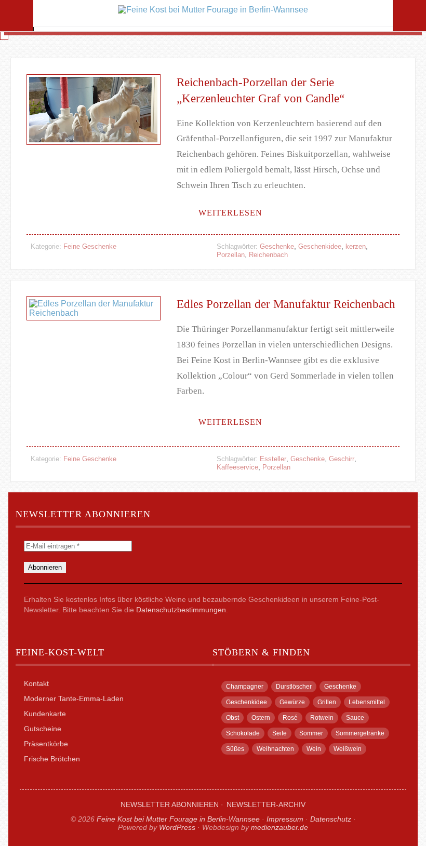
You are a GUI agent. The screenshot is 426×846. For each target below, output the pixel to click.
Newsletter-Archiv (266, 804)
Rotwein (322, 717)
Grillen (326, 702)
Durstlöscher (294, 686)
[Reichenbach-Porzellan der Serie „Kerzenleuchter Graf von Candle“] (93, 157)
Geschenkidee (319, 246)
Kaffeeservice (237, 467)
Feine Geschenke (89, 246)
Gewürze (292, 702)
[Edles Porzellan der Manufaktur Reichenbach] (93, 333)
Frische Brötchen (52, 759)
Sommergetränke (360, 733)
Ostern (260, 717)
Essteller (273, 459)
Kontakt (36, 683)
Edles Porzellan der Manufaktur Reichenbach (286, 304)
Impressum (285, 819)
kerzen (355, 246)
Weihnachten (275, 749)
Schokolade (243, 733)
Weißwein (348, 749)
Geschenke (277, 246)
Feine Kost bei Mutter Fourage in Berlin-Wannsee (178, 819)
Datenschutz (330, 819)
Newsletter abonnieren (170, 804)
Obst (232, 717)
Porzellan (231, 255)
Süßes (235, 749)
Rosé (290, 717)
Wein (314, 749)
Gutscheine (42, 728)
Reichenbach (268, 255)
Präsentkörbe (46, 744)
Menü (17, 15)
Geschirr (341, 459)
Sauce (355, 717)
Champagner (244, 686)
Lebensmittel (367, 702)
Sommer (311, 733)
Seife (279, 733)
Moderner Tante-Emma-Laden (74, 698)
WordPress (177, 827)
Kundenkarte (45, 713)
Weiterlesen (230, 212)
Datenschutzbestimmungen (181, 610)
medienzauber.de (279, 827)
